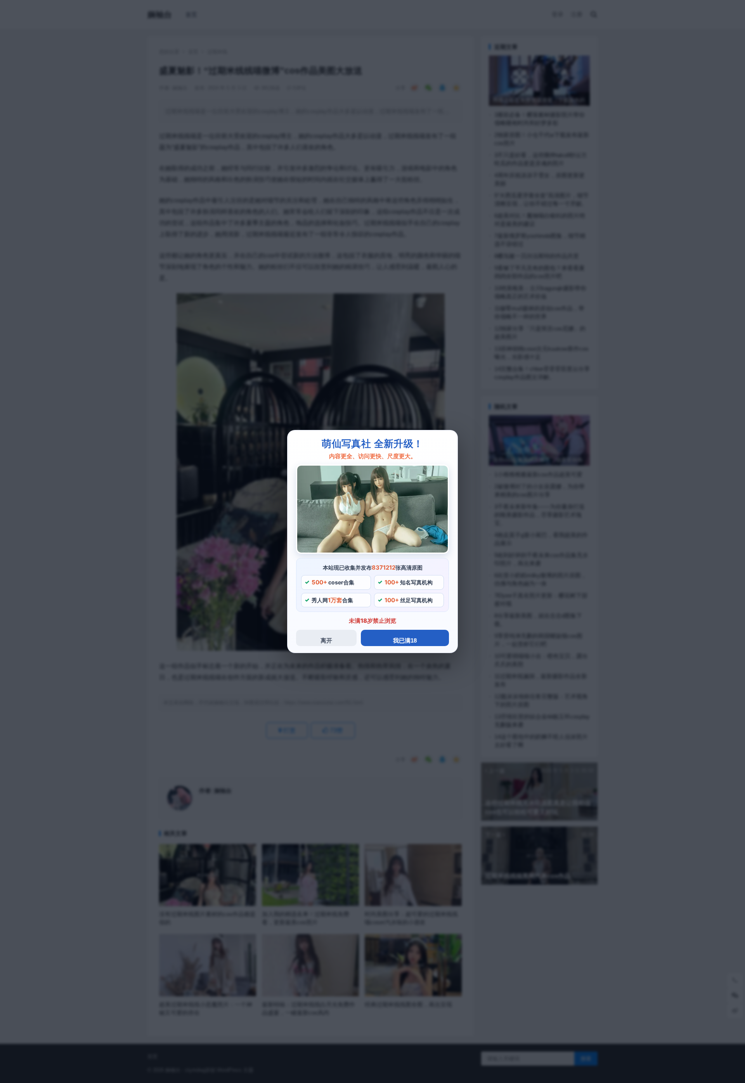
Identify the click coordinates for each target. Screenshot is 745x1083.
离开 (326, 640)
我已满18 (405, 640)
